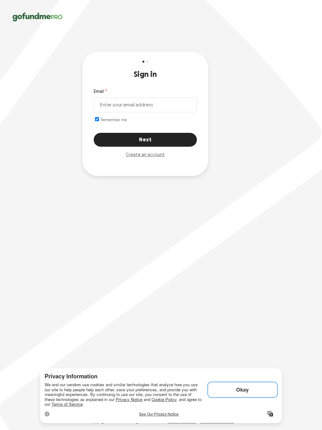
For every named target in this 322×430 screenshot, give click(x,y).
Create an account (145, 154)
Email (99, 91)
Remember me (113, 120)
